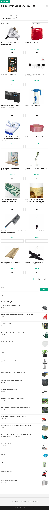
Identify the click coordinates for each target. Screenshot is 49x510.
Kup (12, 52)
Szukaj (2, 287)
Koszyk (16, 501)
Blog (12, 501)
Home (2, 15)
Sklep (29, 501)
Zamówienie (35, 501)
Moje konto (23, 501)
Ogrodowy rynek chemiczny (15, 6)
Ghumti (25, 507)
